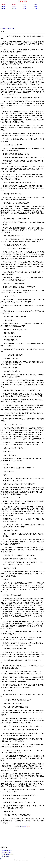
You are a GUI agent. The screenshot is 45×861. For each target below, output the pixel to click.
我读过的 (4, 28)
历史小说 (3, 8)
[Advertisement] (22, 18)
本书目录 (24, 826)
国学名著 (3, 6)
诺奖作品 (35, 4)
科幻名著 (14, 6)
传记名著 (35, 8)
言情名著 (24, 6)
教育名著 (24, 8)
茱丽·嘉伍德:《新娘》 (7, 850)
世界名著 (24, 4)
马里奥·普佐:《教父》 (7, 852)
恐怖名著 (35, 6)
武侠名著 (14, 8)
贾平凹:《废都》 (5, 856)
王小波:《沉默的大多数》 (8, 854)
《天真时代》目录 (10, 28)
